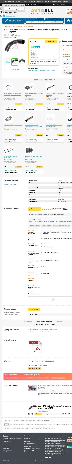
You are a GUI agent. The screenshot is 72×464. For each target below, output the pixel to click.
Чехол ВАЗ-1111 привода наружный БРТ (33, 157)
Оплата (25, 1)
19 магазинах (66, 56)
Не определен (9, 1)
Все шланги (52, 70)
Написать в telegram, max (33, 450)
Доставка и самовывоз (29, 443)
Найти (57, 22)
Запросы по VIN (59, 18)
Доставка (18, 1)
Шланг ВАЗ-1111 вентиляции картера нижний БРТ (55, 94)
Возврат (31, 1)
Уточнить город (14, 9)
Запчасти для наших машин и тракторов (22, 26)
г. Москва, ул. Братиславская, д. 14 (54, 443)
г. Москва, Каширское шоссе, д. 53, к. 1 (55, 440)
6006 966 (56, 424)
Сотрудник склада (7, 441)
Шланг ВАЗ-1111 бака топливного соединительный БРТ (54, 125)
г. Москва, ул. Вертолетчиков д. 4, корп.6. (55, 446)
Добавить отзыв (34, 209)
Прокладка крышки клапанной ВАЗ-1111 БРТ (11, 157)
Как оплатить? (27, 441)
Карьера (5, 436)
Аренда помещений (7, 449)
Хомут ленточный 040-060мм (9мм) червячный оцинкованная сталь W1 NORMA (12, 94)
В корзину (51, 41)
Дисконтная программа (41, 1)
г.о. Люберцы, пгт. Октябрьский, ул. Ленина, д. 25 (57, 448)
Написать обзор (34, 368)
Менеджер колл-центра (8, 439)
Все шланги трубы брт (33, 70)
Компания (65, 1)
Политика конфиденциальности (16, 460)
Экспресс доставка (30, 4)
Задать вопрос (34, 309)
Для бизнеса (6, 448)
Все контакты (27, 448)
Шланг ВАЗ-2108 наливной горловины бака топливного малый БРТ (33, 125)
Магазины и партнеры (55, 1)
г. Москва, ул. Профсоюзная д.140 (53, 454)
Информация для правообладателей (32, 460)
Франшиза (5, 451)
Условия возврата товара (30, 446)
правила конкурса (49, 361)
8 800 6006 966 (10, 12)
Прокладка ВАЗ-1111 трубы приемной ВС (13, 125)
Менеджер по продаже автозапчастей (12, 438)
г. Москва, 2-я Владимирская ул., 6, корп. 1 (56, 444)
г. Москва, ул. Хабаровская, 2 (52, 441)
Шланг (31, 331)
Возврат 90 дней (60, 4)
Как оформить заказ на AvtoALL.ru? (32, 439)
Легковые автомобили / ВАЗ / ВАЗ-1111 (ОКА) (41, 329)
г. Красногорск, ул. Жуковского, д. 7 (54, 451)
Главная (6, 26)
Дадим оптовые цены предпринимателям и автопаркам (43, 62)
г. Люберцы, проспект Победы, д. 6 (54, 449)
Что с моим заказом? (29, 444)
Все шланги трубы (44, 70)
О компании (27, 438)
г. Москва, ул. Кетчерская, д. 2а (53, 438)
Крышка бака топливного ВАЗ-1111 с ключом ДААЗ (34, 94)
